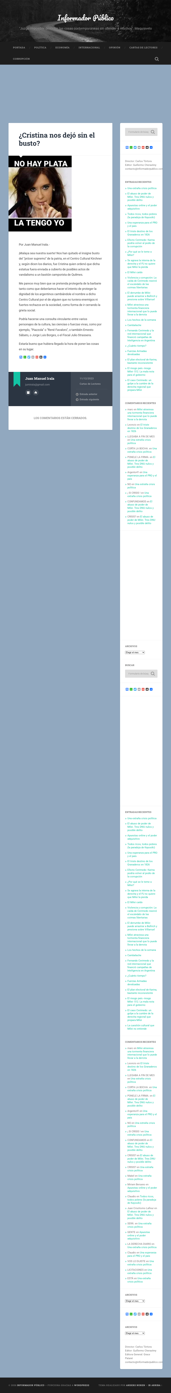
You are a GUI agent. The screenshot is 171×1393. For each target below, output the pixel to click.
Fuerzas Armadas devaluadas (137, 353)
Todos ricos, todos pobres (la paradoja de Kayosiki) (142, 216)
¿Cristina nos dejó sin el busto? (57, 139)
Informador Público (85, 17)
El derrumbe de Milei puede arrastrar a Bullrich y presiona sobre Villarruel (142, 296)
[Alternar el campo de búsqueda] (156, 59)
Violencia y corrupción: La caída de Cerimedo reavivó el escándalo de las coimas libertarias (142, 282)
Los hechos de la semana (141, 319)
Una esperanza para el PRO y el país (142, 475)
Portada (19, 47)
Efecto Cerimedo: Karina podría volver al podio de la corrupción (141, 243)
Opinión (114, 47)
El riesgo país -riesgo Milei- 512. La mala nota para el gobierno (140, 371)
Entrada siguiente (89, 399)
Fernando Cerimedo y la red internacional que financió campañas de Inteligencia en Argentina (141, 335)
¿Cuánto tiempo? (136, 345)
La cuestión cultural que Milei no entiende (140, 1027)
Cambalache (134, 325)
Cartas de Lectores (143, 47)
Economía (62, 47)
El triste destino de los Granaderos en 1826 (140, 233)
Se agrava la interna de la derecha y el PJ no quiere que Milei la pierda (141, 264)
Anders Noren (135, 1385)
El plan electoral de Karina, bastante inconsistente (142, 361)
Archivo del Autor (28, 392)
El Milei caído (135, 272)
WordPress (81, 1385)
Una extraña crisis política (141, 188)
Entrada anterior (88, 394)
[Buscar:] (141, 132)
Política (40, 47)
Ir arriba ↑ (155, 1385)
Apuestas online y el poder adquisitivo (138, 1235)
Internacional (89, 47)
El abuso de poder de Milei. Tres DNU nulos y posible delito (140, 197)
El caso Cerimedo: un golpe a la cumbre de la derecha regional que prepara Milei (140, 385)
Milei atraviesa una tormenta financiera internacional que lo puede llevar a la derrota (142, 309)
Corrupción (21, 58)
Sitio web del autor (36, 392)
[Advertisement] (85, 89)
